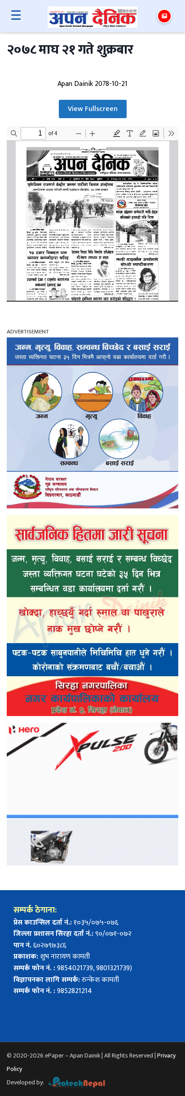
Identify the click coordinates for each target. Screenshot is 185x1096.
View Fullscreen (93, 109)
